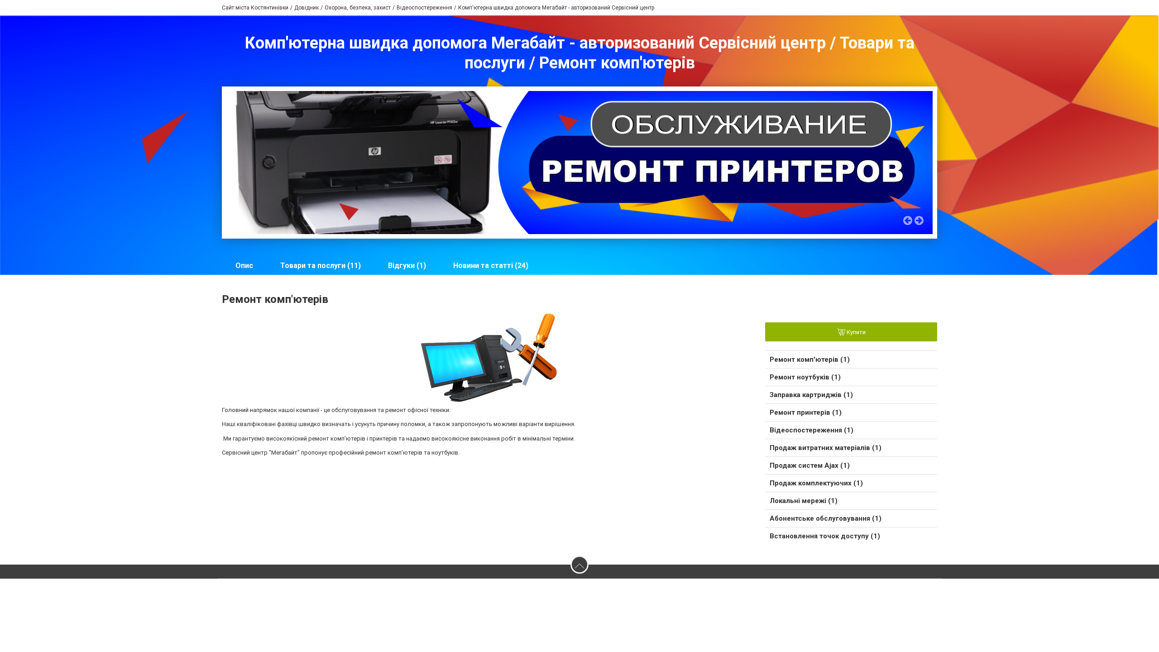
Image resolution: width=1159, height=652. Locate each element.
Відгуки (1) (407, 265)
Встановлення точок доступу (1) (825, 536)
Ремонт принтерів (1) (806, 412)
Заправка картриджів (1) (811, 395)
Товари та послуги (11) (320, 265)
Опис (244, 265)
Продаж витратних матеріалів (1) (825, 448)
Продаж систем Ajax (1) (810, 465)
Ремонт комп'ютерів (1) (810, 359)
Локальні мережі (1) (804, 501)
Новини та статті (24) (490, 265)
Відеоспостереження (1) (811, 430)
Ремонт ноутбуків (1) (805, 377)
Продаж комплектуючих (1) (816, 483)
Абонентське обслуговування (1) (825, 518)
